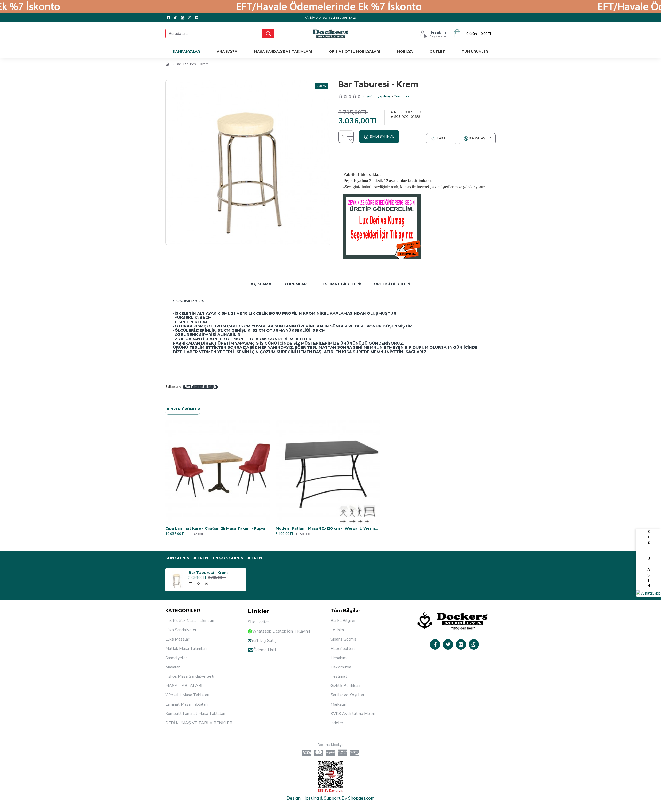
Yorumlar (295, 284)
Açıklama (261, 284)
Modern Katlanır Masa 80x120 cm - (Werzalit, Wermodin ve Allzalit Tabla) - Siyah (328, 528)
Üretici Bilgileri (392, 284)
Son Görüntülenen (186, 558)
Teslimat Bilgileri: (340, 284)
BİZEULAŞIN (648, 559)
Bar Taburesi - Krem (208, 572)
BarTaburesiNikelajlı (200, 387)
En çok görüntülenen (237, 558)
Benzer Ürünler (182, 409)
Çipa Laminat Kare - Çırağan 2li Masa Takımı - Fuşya (215, 528)
